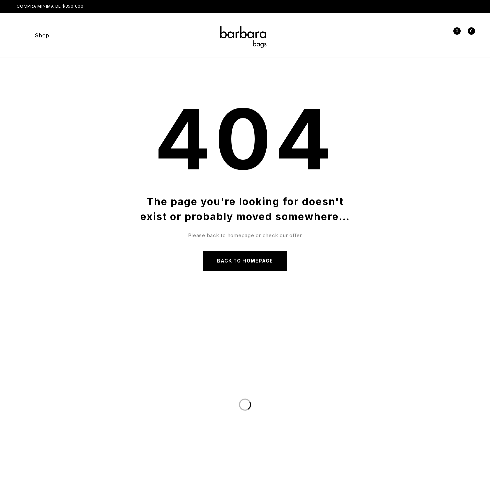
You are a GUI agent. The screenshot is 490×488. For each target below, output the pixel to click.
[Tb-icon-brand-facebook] (306, 415)
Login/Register (438, 35)
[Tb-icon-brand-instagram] (329, 415)
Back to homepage (245, 261)
